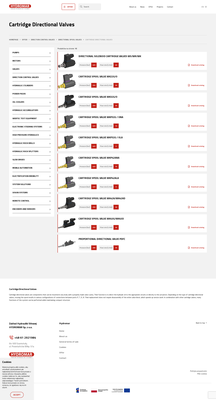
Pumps (15, 52)
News (142, 6)
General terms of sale (68, 341)
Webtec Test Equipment (24, 118)
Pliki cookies (202, 373)
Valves (15, 69)
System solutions (21, 184)
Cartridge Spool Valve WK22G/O (98, 76)
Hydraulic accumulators (25, 110)
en (202, 7)
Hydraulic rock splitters (25, 151)
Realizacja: (191, 390)
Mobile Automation (22, 167)
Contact (170, 6)
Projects (160, 6)
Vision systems (20, 192)
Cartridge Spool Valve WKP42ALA (99, 178)
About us (132, 6)
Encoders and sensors (23, 208)
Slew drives (18, 159)
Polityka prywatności (198, 371)
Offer (150, 6)
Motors (16, 60)
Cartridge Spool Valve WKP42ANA (99, 158)
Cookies (62, 347)
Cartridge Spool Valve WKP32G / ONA (101, 117)
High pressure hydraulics (25, 134)
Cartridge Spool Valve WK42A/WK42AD (102, 198)
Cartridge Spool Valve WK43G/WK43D (101, 219)
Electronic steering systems (27, 126)
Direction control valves (25, 77)
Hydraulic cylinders (22, 85)
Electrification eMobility (25, 176)
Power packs (19, 93)
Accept (16, 394)
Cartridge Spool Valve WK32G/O (98, 97)
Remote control (20, 200)
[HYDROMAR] (20, 6)
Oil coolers (18, 101)
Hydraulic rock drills (23, 143)
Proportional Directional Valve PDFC (102, 239)
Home (61, 330)
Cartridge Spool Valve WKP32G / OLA (101, 137)
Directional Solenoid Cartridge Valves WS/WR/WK (110, 56)
